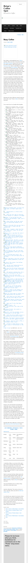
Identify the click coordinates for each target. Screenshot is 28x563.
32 (14, 305)
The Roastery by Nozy (14, 336)
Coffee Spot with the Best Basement (12, 424)
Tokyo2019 (8, 530)
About (9, 25)
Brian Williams (13, 530)
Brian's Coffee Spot (7, 8)
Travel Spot (6, 28)
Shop (21, 25)
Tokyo (21, 60)
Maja (17, 98)
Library (5, 30)
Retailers (13, 529)
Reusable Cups (18, 28)
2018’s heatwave (14, 67)
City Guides (12, 28)
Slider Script (7, 327)
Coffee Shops (9, 529)
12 (18, 241)
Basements (14, 528)
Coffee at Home (11, 30)
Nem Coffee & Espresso (8, 63)
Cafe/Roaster (19, 528)
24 (22, 280)
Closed (5, 529)
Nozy (4, 530)
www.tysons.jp (6, 431)
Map (17, 25)
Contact (13, 25)
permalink (5, 531)
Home (5, 25)
